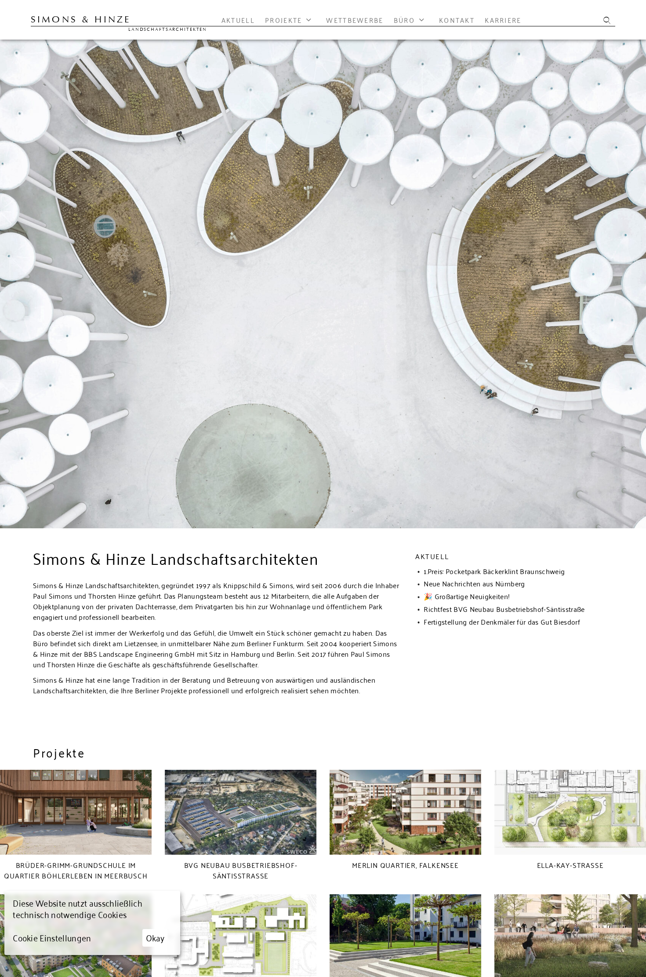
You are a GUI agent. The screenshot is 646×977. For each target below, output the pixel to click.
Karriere (503, 20)
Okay (155, 937)
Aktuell (238, 20)
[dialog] (92, 923)
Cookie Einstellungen (52, 938)
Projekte (283, 20)
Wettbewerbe (354, 20)
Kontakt (457, 20)
